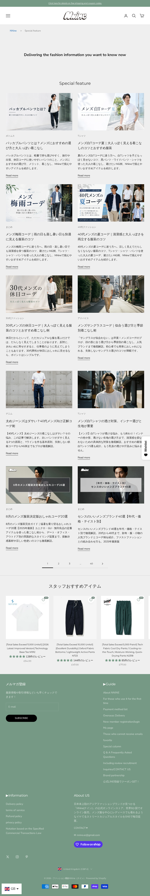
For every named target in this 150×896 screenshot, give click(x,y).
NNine (13, 30)
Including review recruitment (120, 763)
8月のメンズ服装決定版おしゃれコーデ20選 (37, 516)
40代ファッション (87, 227)
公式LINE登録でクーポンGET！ (121, 781)
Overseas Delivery (114, 715)
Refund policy (14, 816)
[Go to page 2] (102, 564)
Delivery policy (14, 804)
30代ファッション (15, 318)
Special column (112, 746)
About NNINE (111, 692)
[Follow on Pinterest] (27, 857)
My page (108, 728)
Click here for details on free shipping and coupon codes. (75, 3)
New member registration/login (121, 722)
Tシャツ (82, 135)
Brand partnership (113, 775)
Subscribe (21, 718)
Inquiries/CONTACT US (117, 769)
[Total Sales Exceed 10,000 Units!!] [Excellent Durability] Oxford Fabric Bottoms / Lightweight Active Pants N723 (75, 650)
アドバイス (83, 318)
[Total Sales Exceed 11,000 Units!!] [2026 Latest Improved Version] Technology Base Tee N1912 (27, 648)
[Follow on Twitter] (8, 857)
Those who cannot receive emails (123, 734)
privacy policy (14, 822)
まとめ (9, 227)
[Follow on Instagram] (17, 857)
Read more (12, 175)
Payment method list (115, 709)
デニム (9, 413)
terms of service (15, 810)
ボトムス (10, 135)
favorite (107, 740)
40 (91, 563)
